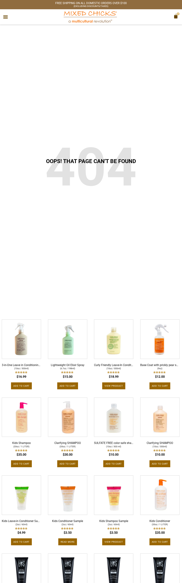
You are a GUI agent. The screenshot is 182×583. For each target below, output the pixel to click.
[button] (5, 17)
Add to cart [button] (21, 386)
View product (114, 386)
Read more (68, 541)
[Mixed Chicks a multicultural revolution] (90, 17)
